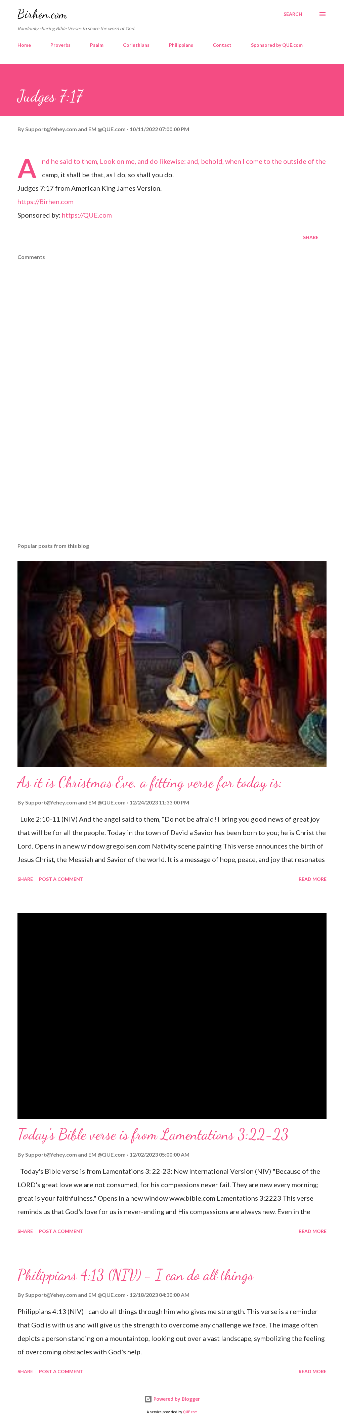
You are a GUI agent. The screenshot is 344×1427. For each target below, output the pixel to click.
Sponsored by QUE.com (277, 45)
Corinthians (136, 45)
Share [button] (310, 237)
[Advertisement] (172, 485)
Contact (222, 45)
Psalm (96, 45)
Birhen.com (42, 14)
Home (24, 45)
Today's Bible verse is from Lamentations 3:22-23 (153, 1134)
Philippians (181, 45)
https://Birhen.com (45, 201)
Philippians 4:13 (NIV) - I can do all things (135, 1275)
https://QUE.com (87, 215)
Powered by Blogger (176, 1399)
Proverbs (60, 45)
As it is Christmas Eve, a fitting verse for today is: (149, 782)
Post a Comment (61, 879)
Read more (313, 879)
